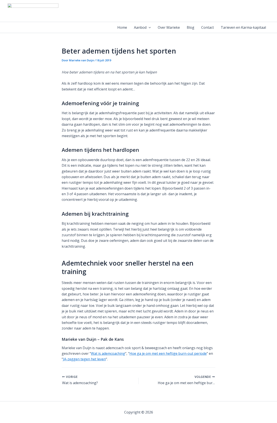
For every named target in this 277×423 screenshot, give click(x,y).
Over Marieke (169, 27)
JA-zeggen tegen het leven (84, 359)
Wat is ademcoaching (108, 353)
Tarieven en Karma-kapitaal (243, 27)
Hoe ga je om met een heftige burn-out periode (168, 353)
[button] (149, 27)
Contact (207, 27)
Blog (190, 27)
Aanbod (140, 27)
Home (122, 27)
